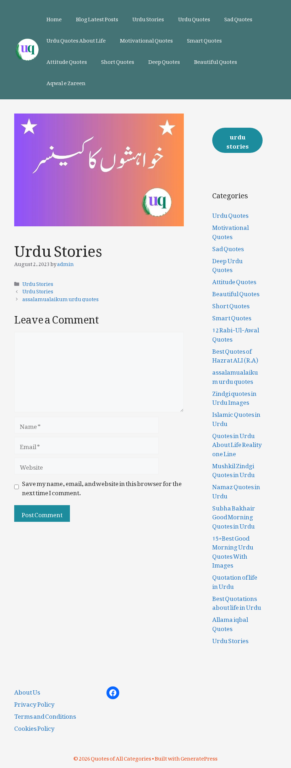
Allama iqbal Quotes (230, 622)
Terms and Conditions (45, 714)
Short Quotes (117, 60)
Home (54, 17)
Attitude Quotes (66, 60)
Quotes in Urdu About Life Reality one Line (237, 443)
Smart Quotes (204, 39)
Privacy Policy (34, 702)
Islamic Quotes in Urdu (236, 417)
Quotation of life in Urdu (234, 580)
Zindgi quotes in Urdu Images (234, 397)
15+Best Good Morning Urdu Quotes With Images (232, 550)
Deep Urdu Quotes (227, 264)
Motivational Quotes (146, 39)
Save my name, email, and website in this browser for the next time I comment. (102, 487)
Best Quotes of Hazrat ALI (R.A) (235, 354)
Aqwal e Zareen (66, 81)
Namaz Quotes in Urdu (236, 490)
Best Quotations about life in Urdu (236, 602)
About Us (27, 690)
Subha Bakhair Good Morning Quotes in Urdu (233, 515)
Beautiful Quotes (215, 60)
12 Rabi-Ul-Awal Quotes (235, 333)
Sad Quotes (238, 17)
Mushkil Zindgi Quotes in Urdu (233, 469)
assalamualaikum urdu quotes (60, 297)
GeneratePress (199, 757)
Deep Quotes (164, 60)
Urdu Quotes (194, 17)
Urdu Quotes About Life (76, 39)
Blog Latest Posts (97, 17)
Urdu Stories (148, 17)
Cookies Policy (34, 726)
